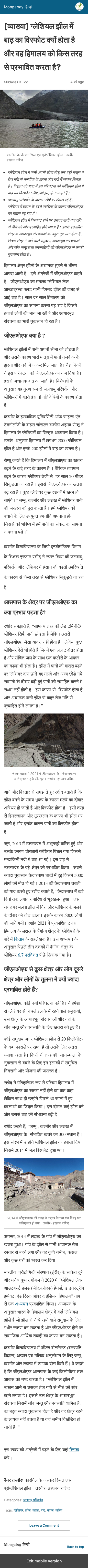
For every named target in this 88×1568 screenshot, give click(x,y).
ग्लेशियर (18, 1510)
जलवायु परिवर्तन (33, 1500)
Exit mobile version (44, 1561)
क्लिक (74, 1449)
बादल (50, 1510)
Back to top (75, 1547)
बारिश (58, 1510)
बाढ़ (43, 1510)
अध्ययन (21, 1304)
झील (28, 1510)
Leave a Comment (44, 1525)
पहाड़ (36, 1510)
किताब (19, 939)
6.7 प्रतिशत (28, 955)
